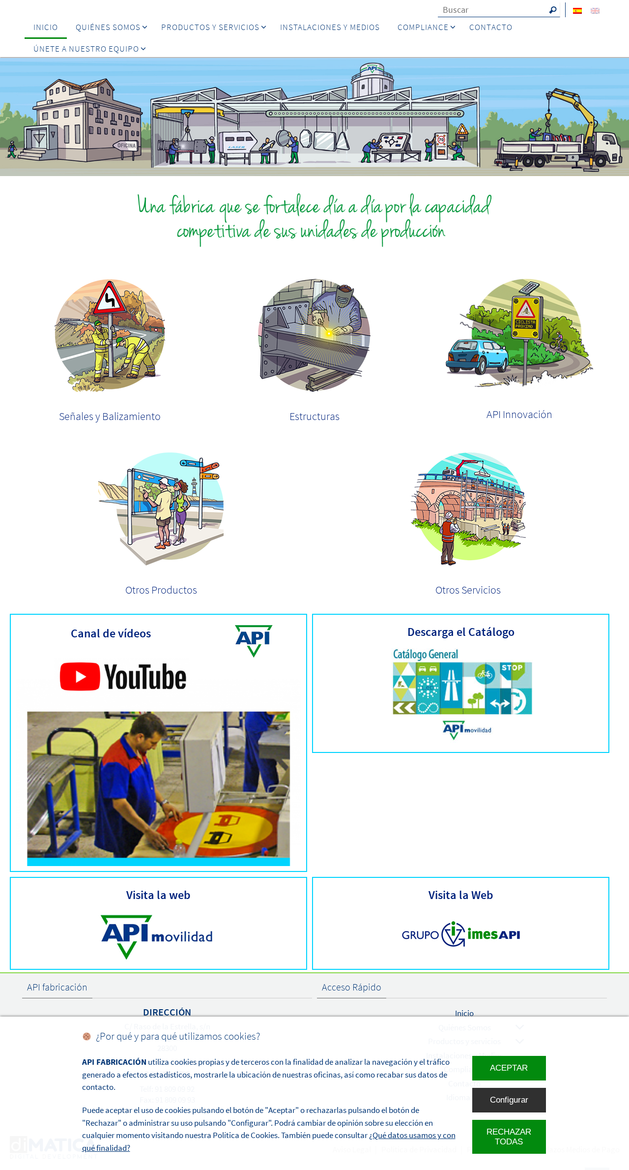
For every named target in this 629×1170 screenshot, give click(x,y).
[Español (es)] (577, 10)
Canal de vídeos (111, 633)
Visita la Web (461, 894)
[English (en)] (595, 10)
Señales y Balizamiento (110, 416)
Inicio (464, 1013)
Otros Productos (161, 590)
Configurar (509, 1100)
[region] (314, 117)
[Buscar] (552, 9)
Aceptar (509, 1068)
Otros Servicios (468, 590)
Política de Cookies (245, 1135)
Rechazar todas (508, 1136)
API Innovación (519, 414)
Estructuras (314, 416)
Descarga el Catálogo (461, 631)
